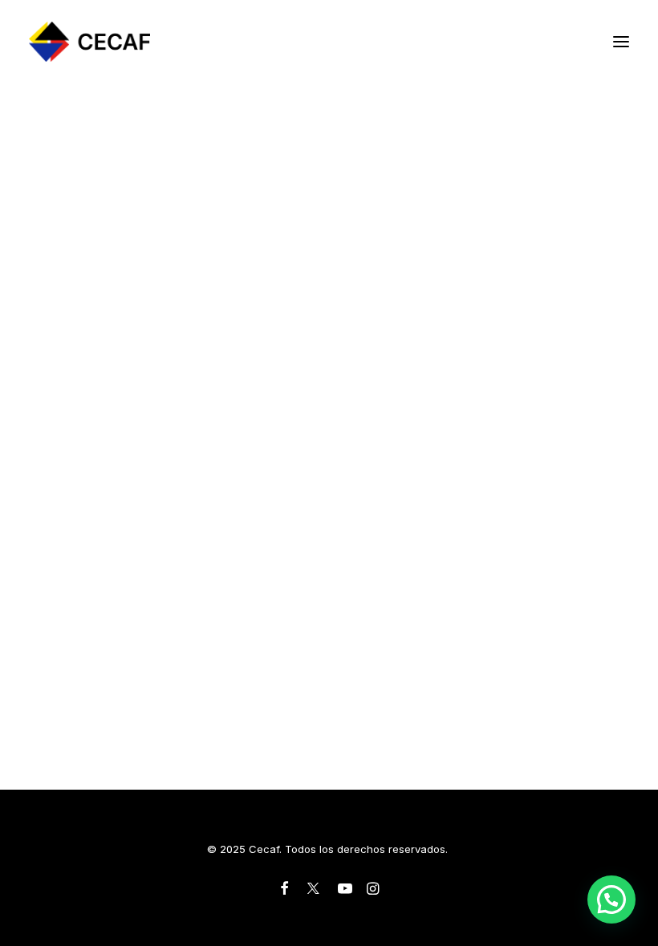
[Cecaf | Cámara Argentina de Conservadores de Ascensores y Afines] (89, 42)
